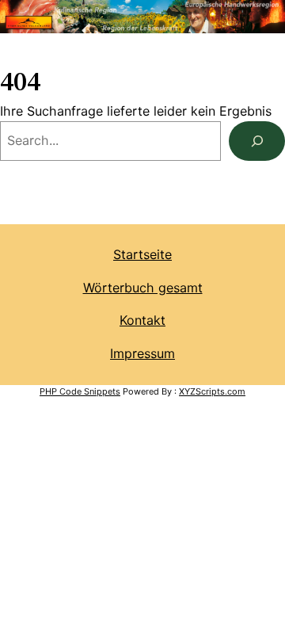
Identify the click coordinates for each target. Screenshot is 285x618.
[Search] (257, 140)
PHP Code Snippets (80, 391)
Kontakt (142, 320)
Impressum (142, 353)
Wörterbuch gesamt (143, 288)
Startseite (142, 254)
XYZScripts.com (212, 391)
